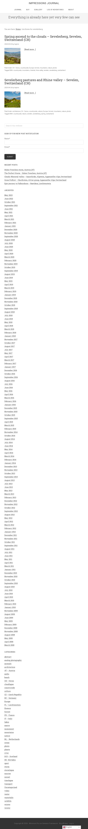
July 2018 (8, 315)
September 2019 (11, 271)
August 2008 (9, 635)
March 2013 (9, 494)
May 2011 (8, 559)
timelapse (8, 780)
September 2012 (11, 511)
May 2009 (8, 621)
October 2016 (9, 374)
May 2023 (8, 195)
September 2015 (11, 418)
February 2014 (10, 460)
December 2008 (10, 628)
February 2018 (10, 332)
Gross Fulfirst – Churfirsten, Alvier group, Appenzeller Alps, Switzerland (35, 180)
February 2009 (10, 624)
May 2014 (8, 449)
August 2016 (9, 381)
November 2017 (10, 339)
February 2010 (10, 604)
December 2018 (10, 298)
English (69, 827)
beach (6, 677)
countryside (24, 68)
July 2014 (8, 442)
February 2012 (10, 528)
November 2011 (10, 538)
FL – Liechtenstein (12, 705)
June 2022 (8, 198)
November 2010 (10, 576)
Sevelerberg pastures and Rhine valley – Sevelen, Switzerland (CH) (41, 81)
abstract (7, 657)
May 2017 (8, 353)
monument (9, 729)
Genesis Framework (50, 823)
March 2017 (9, 360)
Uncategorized (10, 787)
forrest (37, 68)
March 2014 (9, 456)
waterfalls (8, 797)
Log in (71, 823)
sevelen (46, 70)
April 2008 (8, 642)
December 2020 (10, 229)
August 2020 (9, 240)
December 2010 (10, 573)
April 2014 (8, 453)
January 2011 (9, 569)
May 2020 (8, 250)
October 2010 (9, 580)
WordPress (63, 823)
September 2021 (11, 205)
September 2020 (11, 236)
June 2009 (8, 617)
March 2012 (9, 525)
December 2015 (10, 408)
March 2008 (9, 645)
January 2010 (10, 607)
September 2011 (10, 545)
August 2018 (9, 312)
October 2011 (9, 542)
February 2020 (10, 260)
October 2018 (9, 305)
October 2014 (9, 435)
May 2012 (8, 518)
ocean (6, 743)
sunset (7, 777)
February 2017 (10, 363)
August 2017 (9, 346)
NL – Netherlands (12, 739)
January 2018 (10, 336)
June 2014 (8, 446)
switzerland (61, 70)
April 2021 (8, 216)
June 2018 (8, 319)
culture (40, 111)
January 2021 (10, 226)
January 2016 (10, 405)
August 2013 (9, 480)
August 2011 (9, 549)
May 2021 (8, 212)
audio (6, 674)
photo (55, 68)
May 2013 (8, 490)
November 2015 (10, 411)
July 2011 (8, 552)
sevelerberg (53, 70)
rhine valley (39, 70)
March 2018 (9, 329)
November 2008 (11, 631)
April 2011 (8, 563)
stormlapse (9, 770)
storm (6, 767)
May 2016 (8, 391)
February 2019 (10, 291)
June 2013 (8, 487)
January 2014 (10, 463)
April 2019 (8, 284)
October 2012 (9, 508)
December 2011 (10, 535)
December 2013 (10, 466)
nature (50, 68)
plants (7, 749)
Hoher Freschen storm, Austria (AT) (19, 170)
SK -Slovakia (10, 760)
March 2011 (9, 566)
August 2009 (9, 614)
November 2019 (10, 264)
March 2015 (9, 425)
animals (7, 664)
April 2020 (8, 253)
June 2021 (8, 209)
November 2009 (11, 611)
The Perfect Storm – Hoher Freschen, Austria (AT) (25, 173)
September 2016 (11, 377)
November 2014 (10, 432)
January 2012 (10, 532)
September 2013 (11, 477)
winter (7, 804)
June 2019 (8, 277)
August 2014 (9, 439)
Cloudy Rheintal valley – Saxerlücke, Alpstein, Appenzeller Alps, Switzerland (37, 176)
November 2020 (11, 233)
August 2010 (9, 587)
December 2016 (10, 370)
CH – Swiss (9, 681)
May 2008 (8, 638)
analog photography (13, 660)
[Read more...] (30, 49)
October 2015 (9, 415)
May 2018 (8, 322)
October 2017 (9, 343)
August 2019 (9, 274)
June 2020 (8, 247)
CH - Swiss (16, 68)
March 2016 (9, 398)
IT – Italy (8, 718)
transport (8, 784)
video (6, 791)
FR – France (9, 715)
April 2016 (8, 394)
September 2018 (11, 308)
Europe (31, 68)
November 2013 (10, 470)
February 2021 (10, 223)
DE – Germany (10, 698)
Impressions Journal (44, 3)
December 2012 (10, 501)
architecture (16, 111)
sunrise (7, 773)
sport (6, 763)
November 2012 (10, 504)
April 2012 (8, 521)
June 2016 (8, 387)
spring (43, 114)
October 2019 (9, 267)
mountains (43, 68)
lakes (6, 722)
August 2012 (9, 514)
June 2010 (8, 593)
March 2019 (9, 288)
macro (7, 725)
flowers (7, 708)
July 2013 (8, 484)
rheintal (32, 70)
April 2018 (8, 326)
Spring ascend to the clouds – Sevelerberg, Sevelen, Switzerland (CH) (43, 38)
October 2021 (9, 202)
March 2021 (9, 219)
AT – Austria (9, 670)
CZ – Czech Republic (13, 694)
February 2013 (10, 497)
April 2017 (8, 356)
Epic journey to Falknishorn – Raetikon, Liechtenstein (27, 183)
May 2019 (8, 281)
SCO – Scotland (10, 756)
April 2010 (8, 597)
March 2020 (9, 257)
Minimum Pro (34, 823)
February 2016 (10, 401)
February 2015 (10, 429)
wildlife (7, 801)
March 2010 (9, 600)
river (6, 753)
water (6, 794)
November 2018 (10, 302)
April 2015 (8, 422)
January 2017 (10, 367)
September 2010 (11, 583)
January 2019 (10, 295)
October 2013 (9, 473)
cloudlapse (9, 684)
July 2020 (8, 243)
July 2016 (8, 384)
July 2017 (8, 350)
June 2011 (8, 556)
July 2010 (8, 590)
